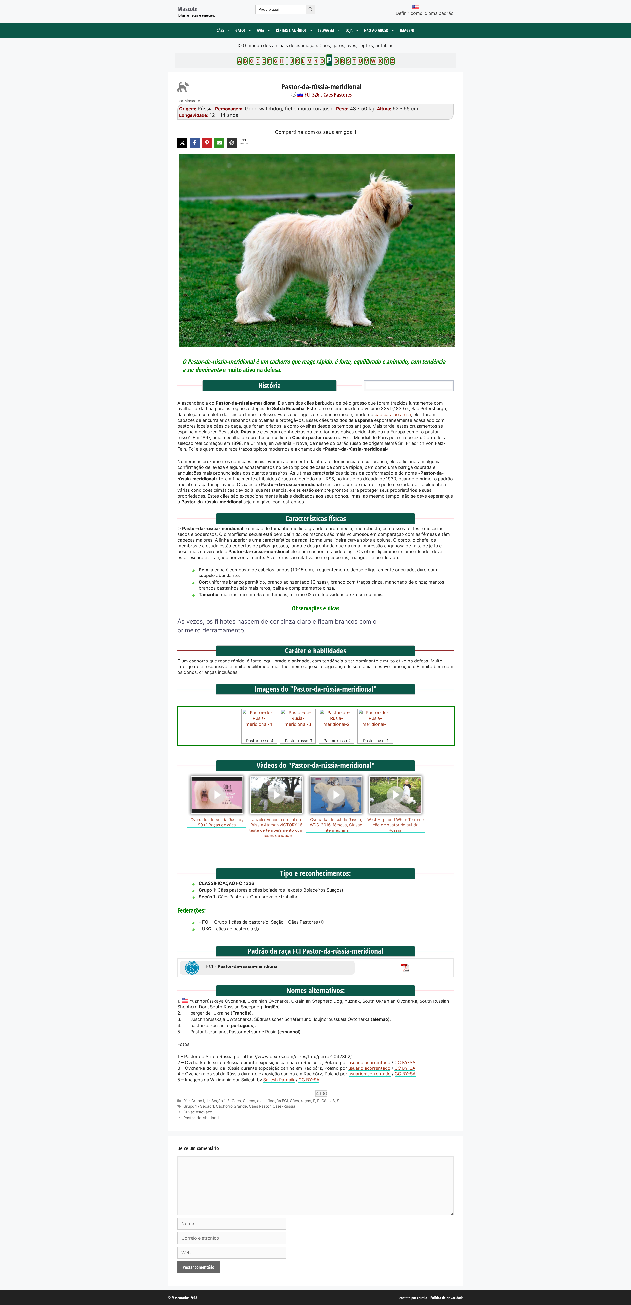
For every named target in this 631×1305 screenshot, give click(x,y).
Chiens (249, 1100)
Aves (260, 30)
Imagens (407, 30)
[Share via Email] (219, 143)
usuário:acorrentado (369, 1062)
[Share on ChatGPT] (232, 143)
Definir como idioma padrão (425, 13)
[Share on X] (182, 143)
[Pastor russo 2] (336, 723)
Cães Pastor (260, 1106)
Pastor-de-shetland (201, 1117)
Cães (220, 30)
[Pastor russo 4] (259, 723)
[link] (315, 250)
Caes (236, 1100)
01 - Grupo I (193, 1100)
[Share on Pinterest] (207, 143)
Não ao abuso (376, 30)
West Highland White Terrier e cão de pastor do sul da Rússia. (395, 825)
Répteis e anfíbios (291, 30)
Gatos (240, 30)
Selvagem (326, 30)
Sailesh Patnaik (279, 1079)
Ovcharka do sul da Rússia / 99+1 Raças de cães (217, 822)
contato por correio (413, 1297)
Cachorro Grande (231, 1106)
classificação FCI (272, 1100)
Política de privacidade (446, 1297)
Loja (349, 30)
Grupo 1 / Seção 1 (198, 1106)
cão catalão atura (393, 414)
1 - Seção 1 (215, 1100)
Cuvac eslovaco (197, 1112)
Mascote (187, 8)
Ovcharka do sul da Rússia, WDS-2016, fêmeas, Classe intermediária (336, 825)
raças (306, 1100)
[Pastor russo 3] (298, 723)
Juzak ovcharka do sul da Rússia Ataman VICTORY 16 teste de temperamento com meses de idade (276, 827)
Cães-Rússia (284, 1106)
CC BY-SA (404, 1062)
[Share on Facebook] (195, 143)
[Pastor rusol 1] (375, 723)
